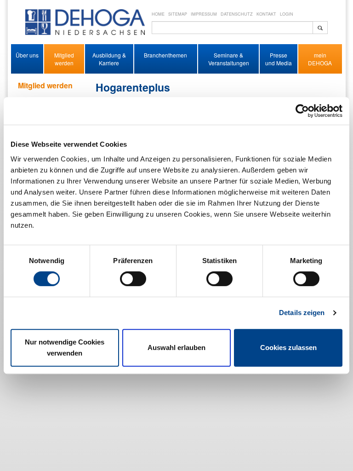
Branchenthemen (165, 55)
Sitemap (177, 14)
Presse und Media (278, 59)
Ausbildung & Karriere (109, 59)
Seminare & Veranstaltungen (228, 59)
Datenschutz (237, 14)
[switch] (133, 278)
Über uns (27, 55)
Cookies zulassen (288, 347)
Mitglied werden (64, 59)
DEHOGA (320, 63)
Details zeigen (302, 312)
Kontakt (266, 14)
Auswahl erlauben (176, 347)
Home (158, 14)
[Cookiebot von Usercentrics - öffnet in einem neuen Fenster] (302, 111)
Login (286, 14)
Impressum (204, 14)
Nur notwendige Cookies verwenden (64, 347)
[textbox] (232, 27)
